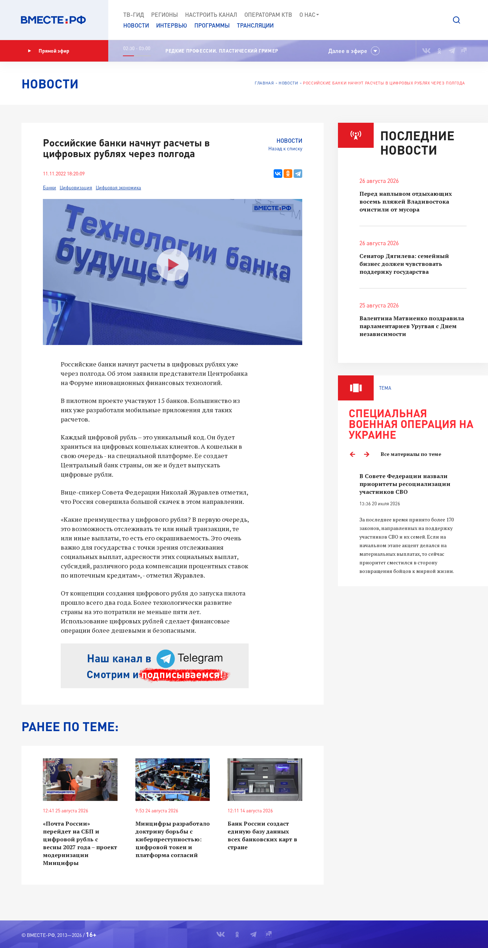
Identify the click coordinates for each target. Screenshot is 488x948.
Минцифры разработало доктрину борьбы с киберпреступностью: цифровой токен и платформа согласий (172, 839)
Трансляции (255, 25)
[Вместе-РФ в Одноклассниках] (439, 50)
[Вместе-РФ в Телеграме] (452, 50)
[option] (413, 523)
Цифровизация (76, 187)
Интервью (171, 25)
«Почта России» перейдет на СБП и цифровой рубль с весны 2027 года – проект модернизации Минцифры (80, 843)
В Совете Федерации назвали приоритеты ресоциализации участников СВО (404, 484)
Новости (136, 25)
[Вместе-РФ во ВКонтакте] (426, 50)
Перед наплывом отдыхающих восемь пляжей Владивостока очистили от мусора (405, 201)
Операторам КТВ (268, 14)
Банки (49, 187)
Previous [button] (352, 454)
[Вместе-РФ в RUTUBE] (463, 50)
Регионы (164, 14)
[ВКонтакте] (278, 173)
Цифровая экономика (118, 187)
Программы (212, 25)
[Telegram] (298, 173)
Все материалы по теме (411, 454)
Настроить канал (211, 14)
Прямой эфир (54, 51)
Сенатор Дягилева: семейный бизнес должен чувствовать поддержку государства (404, 264)
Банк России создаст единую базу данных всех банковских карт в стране (262, 835)
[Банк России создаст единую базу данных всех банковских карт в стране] (265, 779)
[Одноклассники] (288, 173)
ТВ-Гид (133, 14)
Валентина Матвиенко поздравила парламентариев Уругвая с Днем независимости (411, 326)
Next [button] (366, 454)
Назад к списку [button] (285, 148)
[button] (457, 20)
